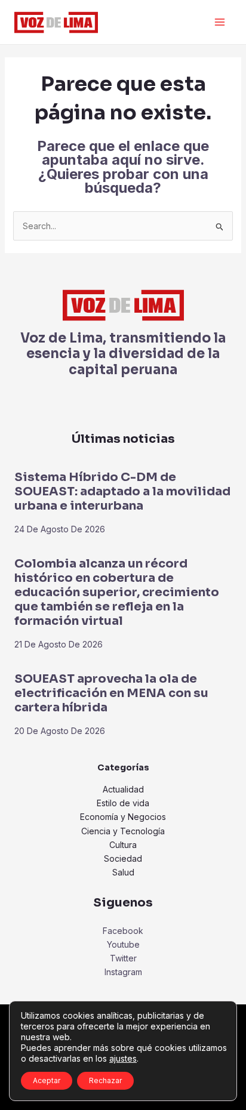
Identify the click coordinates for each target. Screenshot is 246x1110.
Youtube (123, 944)
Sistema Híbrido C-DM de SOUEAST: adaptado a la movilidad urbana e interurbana (122, 491)
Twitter (123, 958)
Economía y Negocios (123, 817)
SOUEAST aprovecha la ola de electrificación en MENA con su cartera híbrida (111, 693)
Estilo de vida (123, 803)
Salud (123, 872)
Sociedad (123, 858)
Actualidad (123, 789)
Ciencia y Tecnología (123, 831)
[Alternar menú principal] (219, 22)
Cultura (123, 845)
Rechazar (105, 1080)
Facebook (123, 931)
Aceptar (46, 1080)
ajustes (123, 1058)
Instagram (123, 972)
